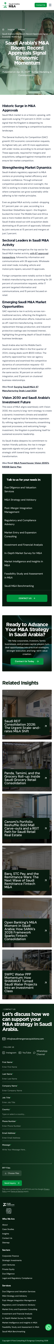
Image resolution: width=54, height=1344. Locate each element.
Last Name (7, 1074)
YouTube (26, 1052)
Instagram (11, 1052)
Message (6, 1145)
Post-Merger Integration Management (19, 1300)
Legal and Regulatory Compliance (17, 1278)
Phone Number (9, 1121)
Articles (21, 29)
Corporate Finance (10, 1256)
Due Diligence (8, 1273)
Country (6, 1109)
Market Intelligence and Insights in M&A (19, 1322)
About (5, 1225)
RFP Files (6, 1168)
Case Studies (8, 1229)
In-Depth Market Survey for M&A (17, 1318)
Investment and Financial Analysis (17, 1313)
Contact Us (40, 5)
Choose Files (13, 1173)
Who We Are (8, 1218)
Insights (11, 29)
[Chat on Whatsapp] (48, 1327)
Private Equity (8, 1269)
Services (6, 1285)
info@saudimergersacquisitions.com (25, 1038)
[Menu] (50, 5)
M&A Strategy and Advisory (14, 1296)
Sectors (6, 1250)
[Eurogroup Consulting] (11, 5)
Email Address (9, 1133)
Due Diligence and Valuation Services (18, 1291)
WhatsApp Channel (42, 1053)
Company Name (10, 1086)
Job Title (6, 1097)
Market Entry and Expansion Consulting (19, 1309)
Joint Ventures (8, 1265)
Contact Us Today (24, 661)
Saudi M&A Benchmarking (13, 1331)
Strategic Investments (12, 1260)
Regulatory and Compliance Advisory (18, 1305)
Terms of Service (17, 1191)
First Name (7, 1062)
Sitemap (6, 1242)
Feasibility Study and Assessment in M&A (20, 1327)
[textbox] (27, 1155)
